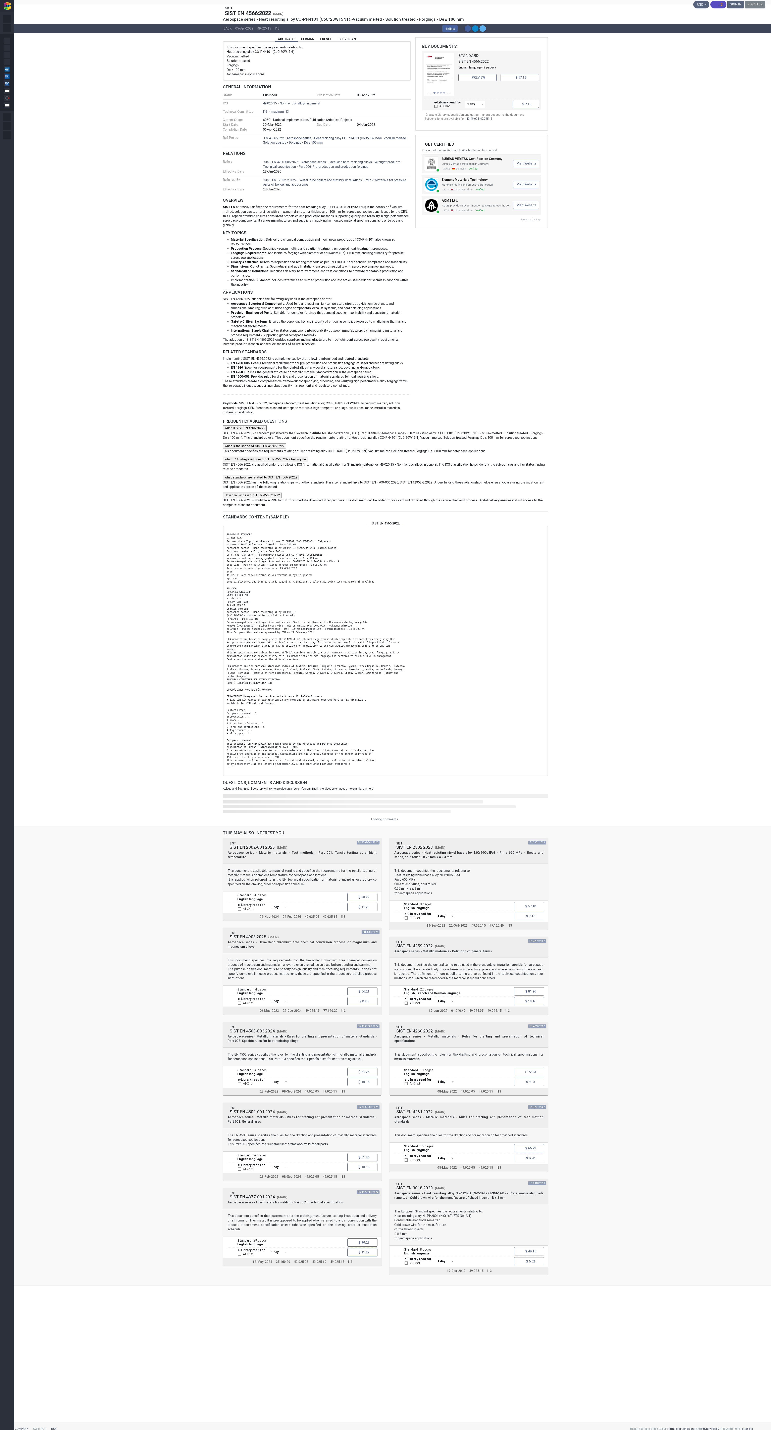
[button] (450, 28)
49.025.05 (312, 916)
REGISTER (755, 4)
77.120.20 (330, 1011)
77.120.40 (497, 925)
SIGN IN (735, 4)
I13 (277, 28)
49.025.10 (319, 1262)
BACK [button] (227, 28)
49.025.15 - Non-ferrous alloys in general (291, 103)
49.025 (474, 119)
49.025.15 (264, 28)
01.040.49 (458, 1011)
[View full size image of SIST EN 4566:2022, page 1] (439, 74)
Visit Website (526, 163)
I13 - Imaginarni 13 (276, 111)
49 (467, 119)
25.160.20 (283, 1262)
